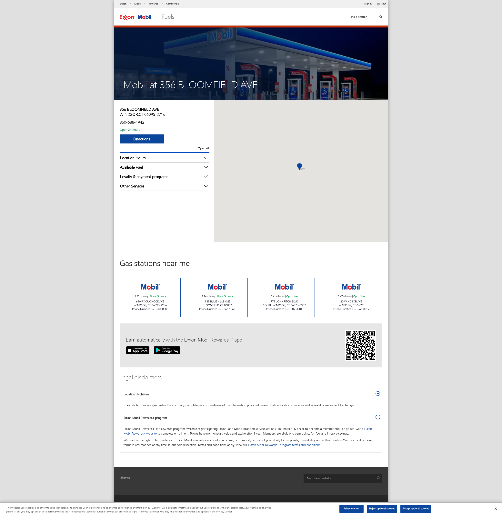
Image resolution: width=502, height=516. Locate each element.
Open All (203, 148)
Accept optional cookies (416, 508)
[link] (358, 16)
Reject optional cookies (382, 508)
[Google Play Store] (167, 350)
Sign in (368, 3)
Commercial (172, 3)
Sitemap (125, 477)
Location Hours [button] (133, 157)
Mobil (137, 3)
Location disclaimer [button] (136, 394)
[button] (380, 17)
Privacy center (352, 508)
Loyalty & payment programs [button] (144, 176)
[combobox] (343, 478)
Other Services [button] (132, 186)
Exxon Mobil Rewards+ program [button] (145, 418)
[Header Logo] (147, 16)
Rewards (153, 3)
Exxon (123, 3)
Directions (141, 139)
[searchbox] (339, 478)
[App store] (137, 350)
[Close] (495, 508)
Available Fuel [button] (131, 167)
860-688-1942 (132, 122)
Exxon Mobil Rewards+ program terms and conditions (284, 445)
